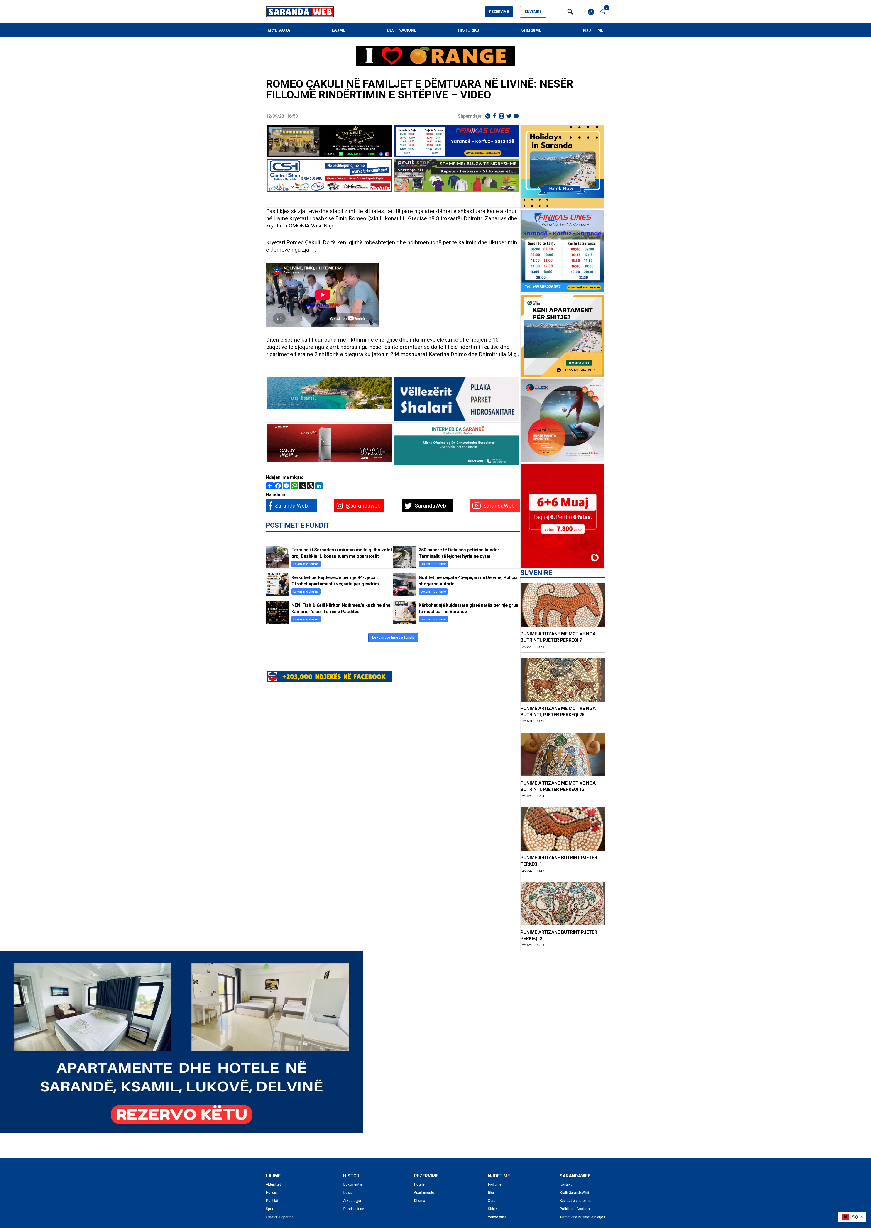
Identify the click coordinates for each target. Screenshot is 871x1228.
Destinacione (401, 30)
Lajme (338, 30)
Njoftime (593, 30)
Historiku (468, 30)
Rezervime (499, 12)
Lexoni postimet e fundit (393, 637)
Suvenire (533, 12)
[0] (602, 11)
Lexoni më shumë (306, 564)
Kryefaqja (279, 30)
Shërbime (531, 30)
